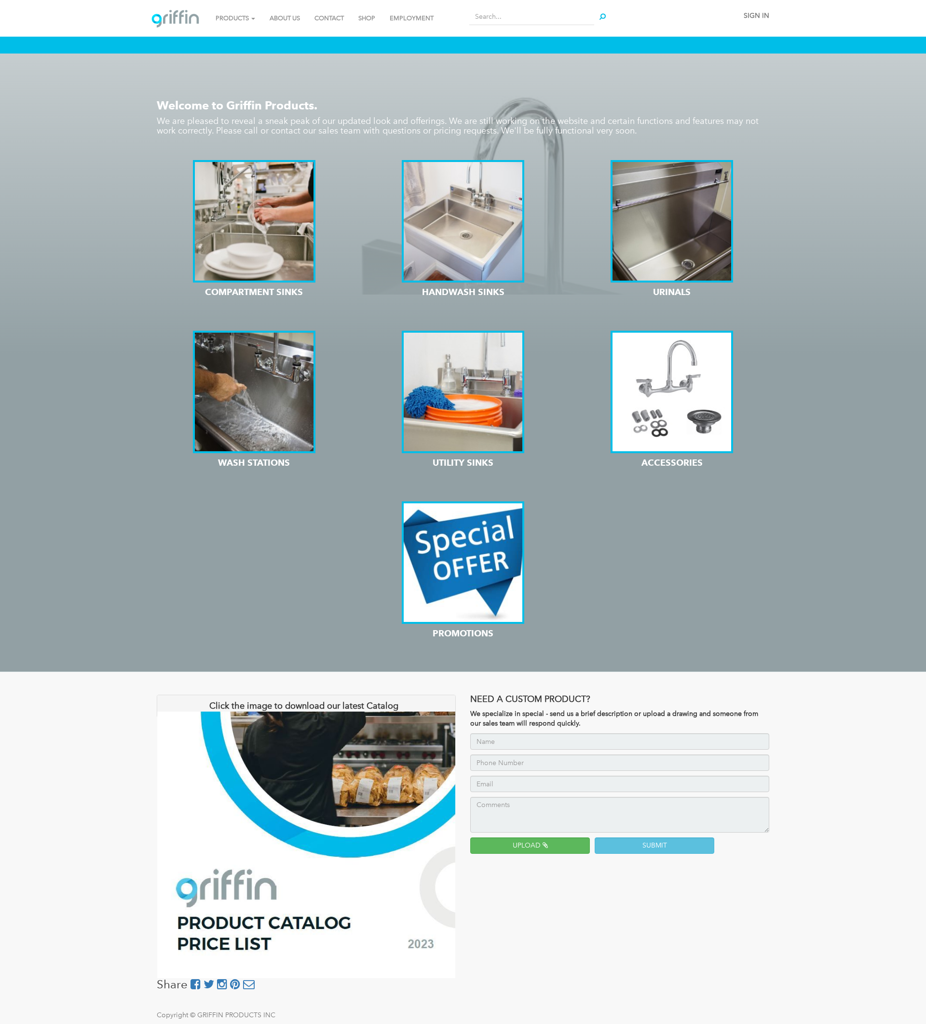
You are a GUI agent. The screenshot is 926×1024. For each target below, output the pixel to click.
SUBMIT (654, 845)
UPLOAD (528, 845)
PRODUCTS (233, 18)
